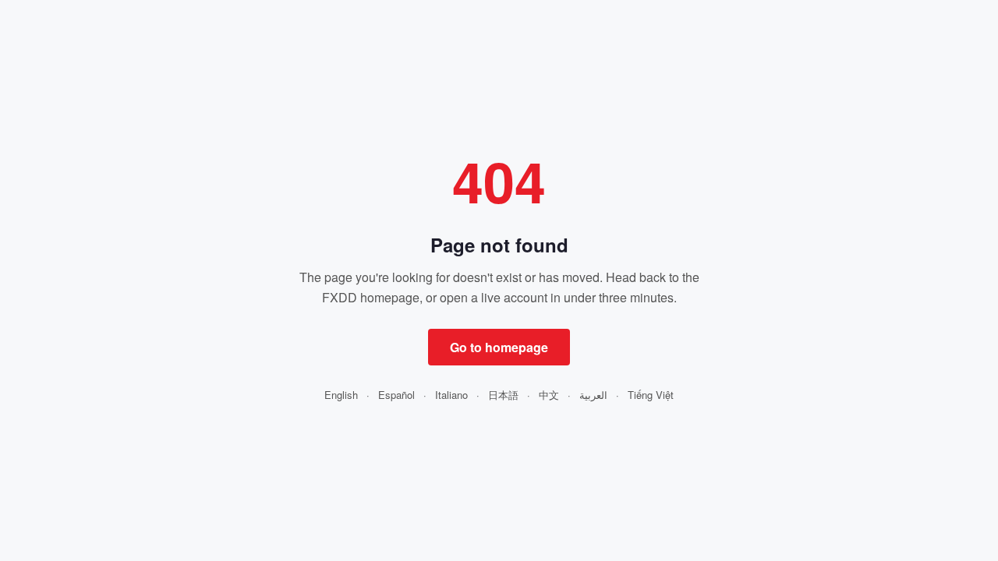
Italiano (451, 394)
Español (396, 394)
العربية (593, 394)
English (341, 394)
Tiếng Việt (651, 394)
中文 (549, 394)
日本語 (503, 394)
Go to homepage (499, 347)
